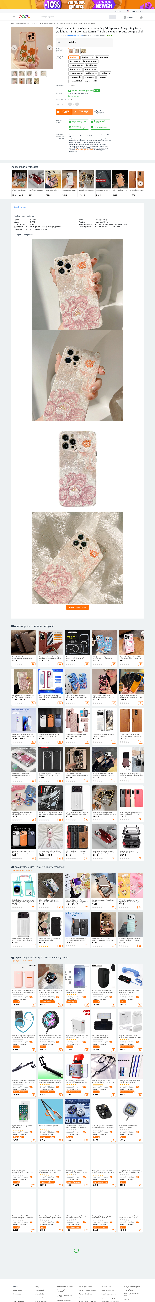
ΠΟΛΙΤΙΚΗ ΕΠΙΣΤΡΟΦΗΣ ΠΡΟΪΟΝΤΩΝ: (60, 136)
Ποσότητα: (59, 104)
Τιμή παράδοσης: (61, 99)
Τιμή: (58, 42)
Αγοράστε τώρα (63, 112)
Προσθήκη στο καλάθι (82, 112)
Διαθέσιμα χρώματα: (59, 50)
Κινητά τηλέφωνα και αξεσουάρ (68, 23)
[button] (14, 16)
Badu (12, 23)
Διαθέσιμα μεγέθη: (59, 57)
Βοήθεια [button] (118, 11)
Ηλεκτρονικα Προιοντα (22, 23)
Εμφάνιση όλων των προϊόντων (21, 870)
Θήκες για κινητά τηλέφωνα (87, 23)
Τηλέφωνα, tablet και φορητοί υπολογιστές (44, 23)
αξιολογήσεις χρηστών (75, 35)
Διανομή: (59, 94)
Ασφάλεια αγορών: (59, 121)
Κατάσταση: (60, 85)
